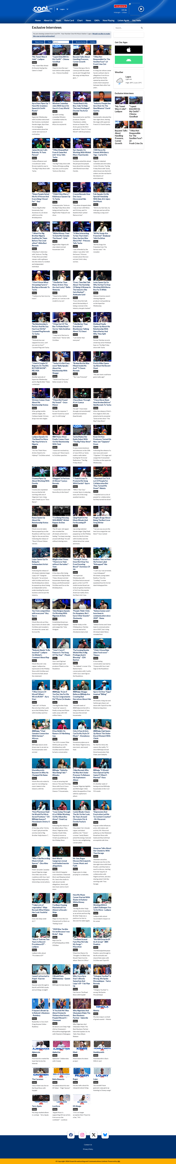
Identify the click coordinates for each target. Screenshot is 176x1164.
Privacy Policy (88, 1149)
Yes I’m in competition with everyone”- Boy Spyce (41, 613)
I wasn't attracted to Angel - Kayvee (40, 977)
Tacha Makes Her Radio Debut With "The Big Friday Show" (82, 439)
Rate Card (69, 20)
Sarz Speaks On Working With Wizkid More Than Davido (82, 152)
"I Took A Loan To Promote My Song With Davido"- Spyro (81, 480)
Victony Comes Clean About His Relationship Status (41, 402)
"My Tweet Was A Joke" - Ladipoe (39, 58)
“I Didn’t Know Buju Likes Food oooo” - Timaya (101, 652)
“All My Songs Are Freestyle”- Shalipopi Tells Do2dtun (101, 235)
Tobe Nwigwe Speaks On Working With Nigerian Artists (61, 613)
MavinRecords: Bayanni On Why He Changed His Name (40, 772)
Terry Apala (37, 1106)
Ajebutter (56, 1052)
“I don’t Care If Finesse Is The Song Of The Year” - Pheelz (61, 652)
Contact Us (88, 1145)
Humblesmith (98, 1052)
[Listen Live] (141, 9)
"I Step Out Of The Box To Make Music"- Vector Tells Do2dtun (61, 326)
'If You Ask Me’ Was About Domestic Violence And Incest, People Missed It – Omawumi (61, 1015)
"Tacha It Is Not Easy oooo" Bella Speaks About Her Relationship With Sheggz (61, 368)
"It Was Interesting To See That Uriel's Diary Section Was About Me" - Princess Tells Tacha (81, 238)
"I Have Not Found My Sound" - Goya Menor (60, 402)
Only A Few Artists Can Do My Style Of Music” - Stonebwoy (81, 733)
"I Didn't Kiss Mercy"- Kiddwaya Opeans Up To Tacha (61, 196)
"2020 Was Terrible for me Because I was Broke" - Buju (61, 931)
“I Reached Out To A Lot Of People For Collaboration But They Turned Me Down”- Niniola (101, 483)
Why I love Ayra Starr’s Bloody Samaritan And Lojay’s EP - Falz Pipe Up (81, 981)
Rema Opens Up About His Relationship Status (40, 520)
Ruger (75, 1079)
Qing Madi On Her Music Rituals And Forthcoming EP (80, 520)
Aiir (118, 1161)
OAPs (97, 20)
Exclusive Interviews (124, 93)
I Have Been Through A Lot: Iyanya (81, 401)
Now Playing (108, 20)
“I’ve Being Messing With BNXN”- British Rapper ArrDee (60, 520)
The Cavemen (37, 1079)
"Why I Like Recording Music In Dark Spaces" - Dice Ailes (41, 860)
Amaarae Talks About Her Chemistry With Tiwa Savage (102, 850)
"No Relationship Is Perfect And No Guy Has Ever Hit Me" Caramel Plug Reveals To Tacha (41, 329)
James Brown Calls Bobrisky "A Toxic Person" (39, 152)
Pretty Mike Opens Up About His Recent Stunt (101, 365)
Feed (49, 42)
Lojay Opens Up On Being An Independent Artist (40, 561)
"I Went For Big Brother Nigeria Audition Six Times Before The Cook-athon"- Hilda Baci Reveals (39, 239)
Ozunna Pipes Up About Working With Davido (40, 480)
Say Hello (136, 20)
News (88, 20)
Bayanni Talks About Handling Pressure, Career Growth (81, 59)
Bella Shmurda (58, 1079)
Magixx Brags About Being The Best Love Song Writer (101, 520)
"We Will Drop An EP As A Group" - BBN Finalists (101, 941)
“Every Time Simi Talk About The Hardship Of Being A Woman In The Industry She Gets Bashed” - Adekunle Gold (82, 288)
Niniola (96, 1010)
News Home (39, 42)
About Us (48, 20)
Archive (92, 42)
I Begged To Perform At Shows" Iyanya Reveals (61, 480)
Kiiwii (75, 1052)
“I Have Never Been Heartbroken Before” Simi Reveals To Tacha (102, 402)
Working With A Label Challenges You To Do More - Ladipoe (102, 907)
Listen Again (123, 20)
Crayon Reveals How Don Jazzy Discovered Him (81, 196)
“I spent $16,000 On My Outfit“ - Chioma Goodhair (60, 59)
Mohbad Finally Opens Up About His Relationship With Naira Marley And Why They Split (101, 329)
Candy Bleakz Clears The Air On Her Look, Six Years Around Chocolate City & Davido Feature (81, 817)
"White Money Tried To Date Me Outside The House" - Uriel (60, 235)
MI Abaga (77, 1106)
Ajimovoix (36, 1052)
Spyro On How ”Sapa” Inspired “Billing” (102, 693)
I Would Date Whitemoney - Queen (61, 977)
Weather (119, 72)
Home (38, 20)
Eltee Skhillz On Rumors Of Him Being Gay (61, 733)
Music (58, 20)
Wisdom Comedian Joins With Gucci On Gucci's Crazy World (60, 105)
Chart (80, 20)
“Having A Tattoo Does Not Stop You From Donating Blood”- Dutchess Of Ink (81, 564)
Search (70, 42)
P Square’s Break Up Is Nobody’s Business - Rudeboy (41, 1013)
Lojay (95, 1079)
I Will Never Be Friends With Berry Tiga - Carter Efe (101, 152)
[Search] (142, 28)
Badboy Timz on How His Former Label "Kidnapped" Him (102, 561)
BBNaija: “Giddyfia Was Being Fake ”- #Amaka (59, 772)
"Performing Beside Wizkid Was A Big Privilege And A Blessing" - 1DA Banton (81, 655)
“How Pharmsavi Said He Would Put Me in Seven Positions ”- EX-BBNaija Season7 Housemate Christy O (41, 817)
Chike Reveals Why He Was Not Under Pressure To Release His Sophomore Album (81, 775)
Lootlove (56, 1106)
